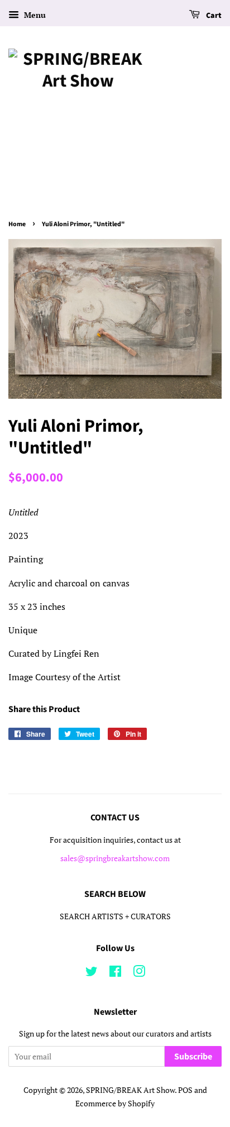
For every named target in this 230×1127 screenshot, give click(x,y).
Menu (34, 14)
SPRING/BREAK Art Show (130, 1090)
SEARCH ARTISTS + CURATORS (115, 916)
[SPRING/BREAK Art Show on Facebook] (115, 973)
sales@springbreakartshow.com (115, 858)
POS (185, 1090)
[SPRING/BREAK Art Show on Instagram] (139, 973)
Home (17, 224)
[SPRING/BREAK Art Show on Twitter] (91, 973)
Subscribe (193, 1056)
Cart (213, 15)
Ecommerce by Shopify (115, 1104)
